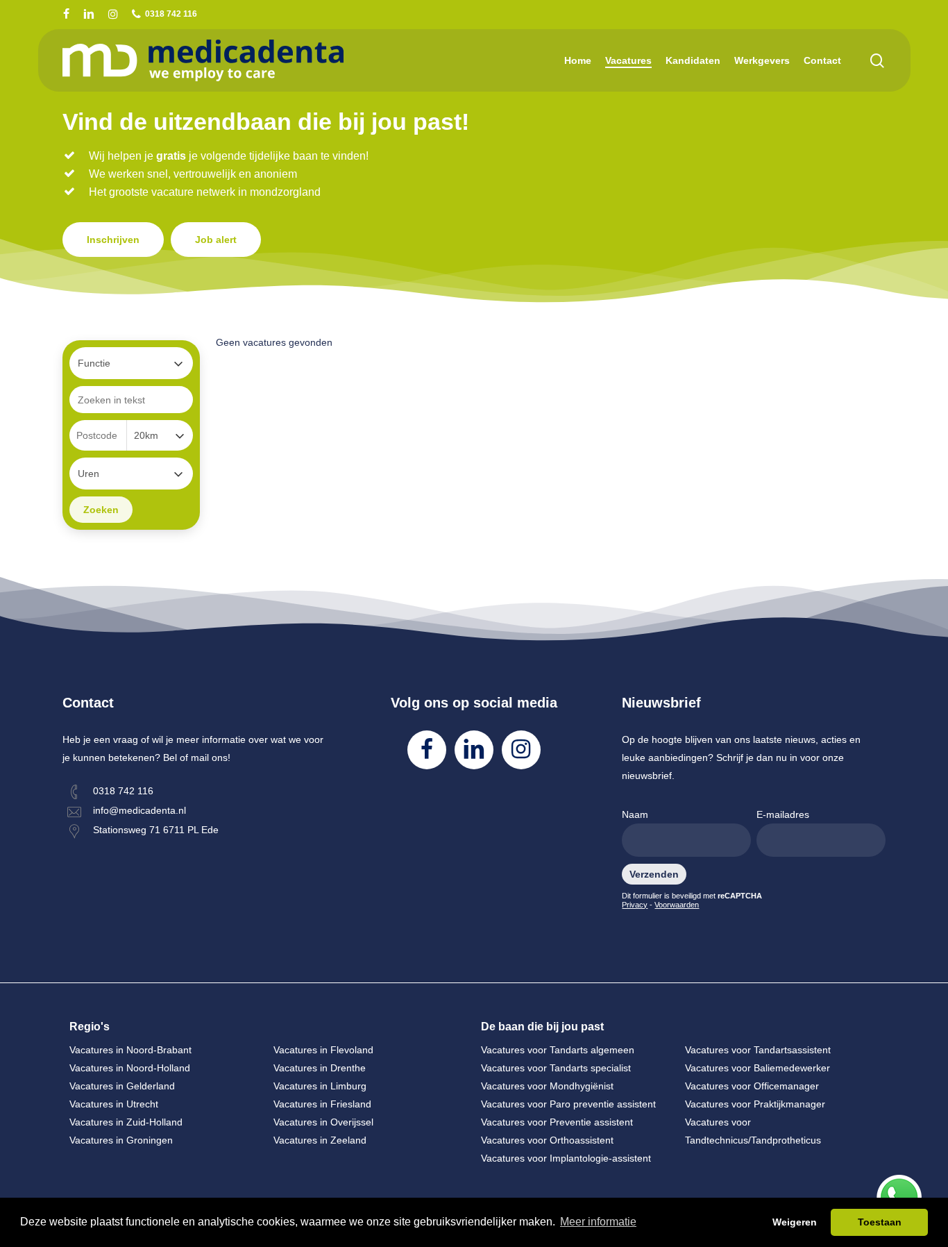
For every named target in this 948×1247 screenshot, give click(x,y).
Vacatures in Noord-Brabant (130, 1049)
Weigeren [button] (794, 1222)
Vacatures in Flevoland (323, 1049)
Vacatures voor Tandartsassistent (758, 1049)
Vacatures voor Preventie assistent (557, 1122)
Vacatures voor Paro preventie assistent (568, 1104)
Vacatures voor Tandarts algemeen (557, 1049)
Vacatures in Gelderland (122, 1085)
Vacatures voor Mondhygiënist (547, 1085)
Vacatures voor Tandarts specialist (556, 1067)
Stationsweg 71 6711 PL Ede (156, 829)
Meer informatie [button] (598, 1222)
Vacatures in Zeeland (319, 1140)
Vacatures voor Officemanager (752, 1085)
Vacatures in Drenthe (319, 1067)
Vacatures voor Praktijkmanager (755, 1104)
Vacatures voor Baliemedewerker (757, 1067)
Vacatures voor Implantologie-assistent (566, 1158)
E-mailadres (782, 814)
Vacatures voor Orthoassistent (547, 1140)
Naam (635, 814)
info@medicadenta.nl (139, 810)
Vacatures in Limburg (319, 1085)
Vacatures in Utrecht (113, 1104)
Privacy (634, 905)
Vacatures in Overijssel (323, 1122)
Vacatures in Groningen (121, 1140)
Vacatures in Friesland (322, 1104)
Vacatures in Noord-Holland (129, 1067)
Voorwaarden (676, 905)
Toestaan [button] (880, 1222)
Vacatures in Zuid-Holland (126, 1122)
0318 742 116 (123, 790)
